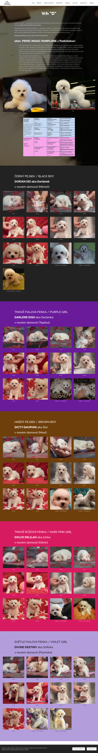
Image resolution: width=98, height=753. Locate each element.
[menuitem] (33, 3)
